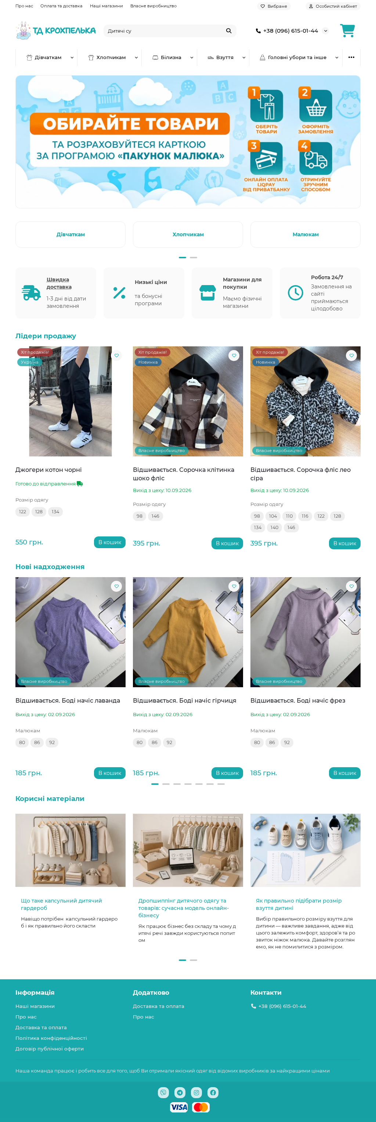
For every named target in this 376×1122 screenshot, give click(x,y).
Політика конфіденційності (51, 1038)
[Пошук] (228, 31)
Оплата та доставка (61, 5)
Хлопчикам (111, 57)
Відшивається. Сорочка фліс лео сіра (300, 474)
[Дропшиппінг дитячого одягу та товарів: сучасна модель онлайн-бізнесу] (188, 850)
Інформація (35, 992)
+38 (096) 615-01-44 (290, 30)
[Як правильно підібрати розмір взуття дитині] (305, 850)
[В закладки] (116, 355)
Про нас (24, 5)
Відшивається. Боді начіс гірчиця (184, 700)
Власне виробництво (153, 5)
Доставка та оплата (41, 1027)
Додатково (151, 992)
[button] (17, 233)
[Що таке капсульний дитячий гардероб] (70, 850)
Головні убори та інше (297, 57)
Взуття (225, 57)
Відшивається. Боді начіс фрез (298, 700)
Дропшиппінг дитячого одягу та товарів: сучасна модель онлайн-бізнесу (183, 908)
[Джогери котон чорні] (70, 401)
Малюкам (306, 234)
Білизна (171, 57)
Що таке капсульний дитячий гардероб (61, 904)
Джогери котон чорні (48, 469)
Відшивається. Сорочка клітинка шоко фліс (183, 474)
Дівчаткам (48, 57)
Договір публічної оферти (49, 1049)
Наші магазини (106, 5)
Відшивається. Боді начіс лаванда (67, 700)
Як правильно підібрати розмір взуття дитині (299, 904)
